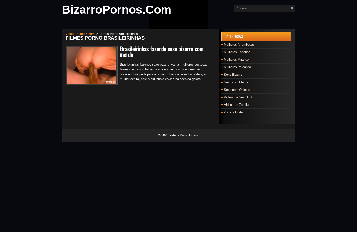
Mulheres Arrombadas (239, 44)
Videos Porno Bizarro (184, 135)
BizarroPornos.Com (116, 9)
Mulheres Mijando (236, 59)
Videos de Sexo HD (238, 97)
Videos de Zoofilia (236, 105)
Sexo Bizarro (233, 74)
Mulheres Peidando (237, 67)
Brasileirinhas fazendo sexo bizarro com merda (162, 51)
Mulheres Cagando (237, 52)
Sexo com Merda (236, 82)
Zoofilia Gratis (234, 112)
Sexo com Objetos (237, 89)
